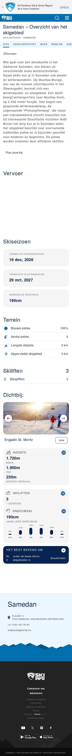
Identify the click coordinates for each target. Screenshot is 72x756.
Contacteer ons (36, 688)
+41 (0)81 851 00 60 (18, 624)
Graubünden (58, 558)
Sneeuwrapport (24, 44)
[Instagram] (41, 728)
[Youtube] (23, 728)
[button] (57, 17)
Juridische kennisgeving (36, 699)
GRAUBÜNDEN (12, 37)
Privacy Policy (36, 703)
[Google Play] (28, 736)
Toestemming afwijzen (36, 718)
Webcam (57, 44)
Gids (6, 44)
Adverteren (36, 693)
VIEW (61, 440)
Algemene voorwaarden (36, 707)
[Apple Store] (46, 736)
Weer (44, 44)
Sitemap (36, 710)
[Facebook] (50, 728)
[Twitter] (32, 728)
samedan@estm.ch (19, 630)
